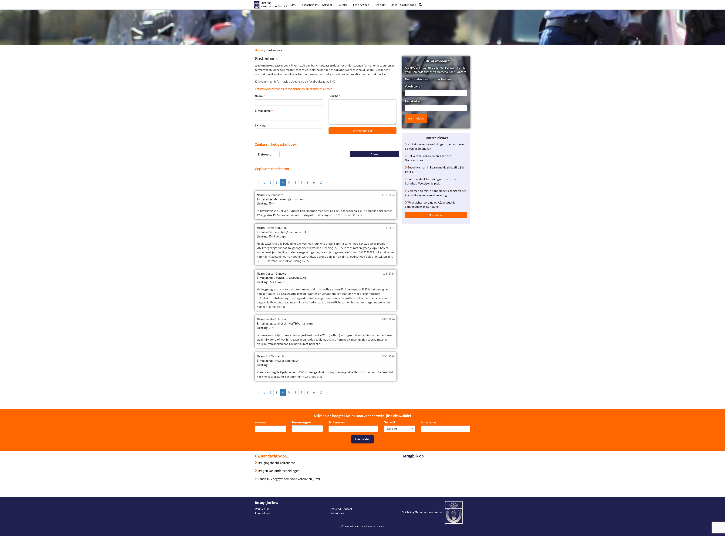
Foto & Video (361, 5)
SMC (294, 5)
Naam (259, 96)
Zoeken (374, 154)
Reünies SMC (263, 509)
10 (320, 182)
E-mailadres (263, 111)
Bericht (333, 96)
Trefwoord (264, 154)
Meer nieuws (436, 215)
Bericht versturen (363, 130)
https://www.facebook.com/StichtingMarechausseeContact (293, 89)
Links (393, 5)
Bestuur (380, 5)
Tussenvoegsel (301, 422)
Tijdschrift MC (310, 5)
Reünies (342, 5)
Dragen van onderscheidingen (278, 471)
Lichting (260, 125)
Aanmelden (416, 118)
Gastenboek (408, 5)
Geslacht (389, 422)
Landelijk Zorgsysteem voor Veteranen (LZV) (288, 479)
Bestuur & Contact (340, 509)
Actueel (327, 5)
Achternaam (337, 422)
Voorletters (412, 86)
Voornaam (261, 422)
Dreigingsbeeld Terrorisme (276, 463)
